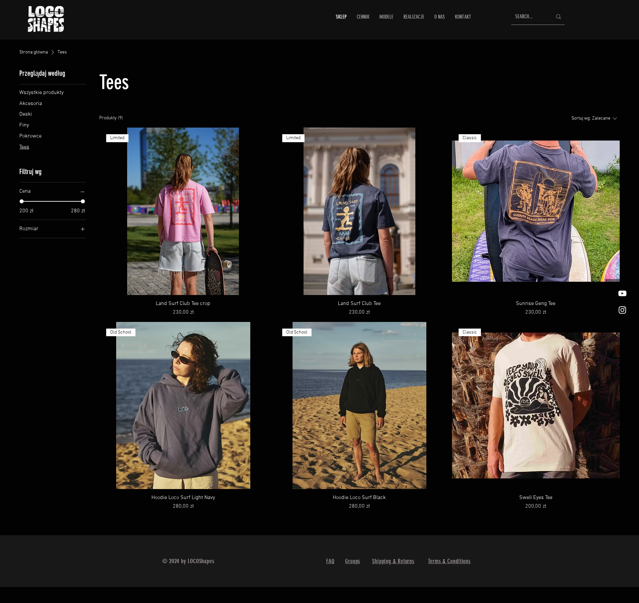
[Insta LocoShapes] (622, 310)
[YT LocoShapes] (622, 293)
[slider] (22, 201)
